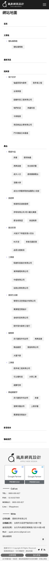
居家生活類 (13, 295)
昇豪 (15, 157)
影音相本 (7, 428)
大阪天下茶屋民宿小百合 (24, 233)
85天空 (16, 242)
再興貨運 (17, 166)
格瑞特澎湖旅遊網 (21, 204)
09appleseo (14, 507)
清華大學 (17, 183)
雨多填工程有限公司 (22, 368)
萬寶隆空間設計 (20, 309)
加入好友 (36, 555)
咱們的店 (17, 108)
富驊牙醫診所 (19, 406)
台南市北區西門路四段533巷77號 (27, 523)
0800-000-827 (14, 493)
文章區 (6, 35)
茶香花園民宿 (31, 242)
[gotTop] (43, 539)
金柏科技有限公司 (21, 318)
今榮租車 (17, 116)
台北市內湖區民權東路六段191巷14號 (29, 527)
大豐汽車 (17, 356)
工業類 (11, 257)
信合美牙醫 (32, 166)
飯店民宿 (12, 228)
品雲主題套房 (19, 250)
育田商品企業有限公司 (23, 125)
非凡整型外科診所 (21, 339)
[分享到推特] (39, 549)
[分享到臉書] (41, 549)
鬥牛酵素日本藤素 (21, 133)
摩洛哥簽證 (18, 220)
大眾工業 (33, 377)
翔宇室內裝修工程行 (22, 326)
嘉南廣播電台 (32, 174)
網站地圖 (29, 551)
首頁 (5, 24)
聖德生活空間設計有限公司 (25, 301)
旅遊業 (11, 198)
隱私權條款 (13, 41)
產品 (5, 146)
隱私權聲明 (7, 536)
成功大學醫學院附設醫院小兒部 (26, 191)
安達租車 (33, 220)
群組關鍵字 (13, 392)
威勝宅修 (17, 385)
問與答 (6, 71)
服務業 (11, 333)
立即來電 (12, 555)
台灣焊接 (17, 91)
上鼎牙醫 (34, 406)
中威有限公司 (19, 280)
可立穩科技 (18, 377)
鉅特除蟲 (27, 157)
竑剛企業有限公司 (21, 288)
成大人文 (17, 174)
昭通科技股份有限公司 (23, 263)
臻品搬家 (17, 347)
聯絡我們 (7, 439)
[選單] (44, 4)
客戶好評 (12, 77)
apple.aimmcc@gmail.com (19, 532)
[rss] (44, 549)
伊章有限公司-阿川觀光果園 (25, 212)
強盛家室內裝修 (20, 83)
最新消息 (7, 60)
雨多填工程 (37, 83)
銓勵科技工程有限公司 (23, 100)
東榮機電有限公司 (21, 271)
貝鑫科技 (31, 108)
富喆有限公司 (32, 347)
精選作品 (12, 152)
